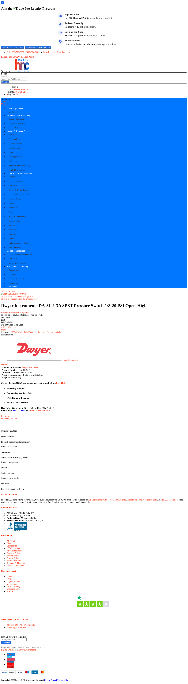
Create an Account (20, 89)
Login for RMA (14, 581)
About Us (11, 541)
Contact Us (11, 576)
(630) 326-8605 (33, 52)
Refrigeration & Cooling (17, 266)
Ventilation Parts (150, 500)
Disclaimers (12, 546)
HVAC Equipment (15, 108)
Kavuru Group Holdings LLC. (56, 680)
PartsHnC (61, 383)
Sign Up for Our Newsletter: (13, 637)
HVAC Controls (169, 500)
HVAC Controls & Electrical (19, 173)
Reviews (5, 416)
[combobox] (14, 79)
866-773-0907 (13, 625)
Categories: (6, 332)
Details (4, 364)
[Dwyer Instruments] (34, 360)
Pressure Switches (54, 332)
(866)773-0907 (19, 410)
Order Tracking (13, 586)
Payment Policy (13, 553)
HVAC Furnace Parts (117, 500)
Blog (9, 543)
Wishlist (10, 591)
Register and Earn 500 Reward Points (17, 57)
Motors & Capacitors (16, 251)
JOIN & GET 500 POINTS (12, 47)
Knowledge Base (14, 551)
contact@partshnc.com (39, 410)
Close (3, 101)
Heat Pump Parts (134, 500)
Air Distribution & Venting (18, 115)
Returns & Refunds (15, 560)
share (3, 330)
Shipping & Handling (16, 563)
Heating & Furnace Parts (17, 131)
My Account (12, 286)
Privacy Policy (13, 558)
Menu (3, 104)
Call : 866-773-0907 (16, 52)
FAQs (9, 579)
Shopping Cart (13, 589)
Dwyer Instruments (70, 360)
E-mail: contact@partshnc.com (56, 52)
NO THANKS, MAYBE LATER (38, 47)
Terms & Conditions (15, 565)
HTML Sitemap (13, 548)
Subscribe (6, 642)
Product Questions (9, 418)
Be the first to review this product (15, 312)
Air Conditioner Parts (97, 500)
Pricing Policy (13, 556)
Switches (41, 332)
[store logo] (22, 71)
